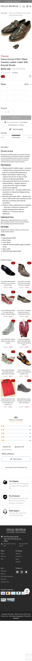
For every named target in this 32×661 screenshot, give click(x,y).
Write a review (17, 459)
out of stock (16, 117)
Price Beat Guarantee (7, 576)
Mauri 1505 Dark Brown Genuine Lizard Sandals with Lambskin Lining (24, 372)
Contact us (19, 556)
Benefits (18, 561)
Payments (3, 579)
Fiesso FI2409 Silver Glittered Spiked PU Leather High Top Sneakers (8, 341)
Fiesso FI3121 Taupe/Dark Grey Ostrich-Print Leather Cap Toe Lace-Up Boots (24, 283)
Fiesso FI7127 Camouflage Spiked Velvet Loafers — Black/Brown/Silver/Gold (24, 312)
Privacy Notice (5, 582)
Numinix (20, 616)
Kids (2, 559)
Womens (3, 556)
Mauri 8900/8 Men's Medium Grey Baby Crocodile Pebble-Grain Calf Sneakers (24, 400)
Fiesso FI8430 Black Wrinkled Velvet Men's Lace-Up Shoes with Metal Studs (8, 283)
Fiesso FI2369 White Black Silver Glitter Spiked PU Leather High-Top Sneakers (8, 372)
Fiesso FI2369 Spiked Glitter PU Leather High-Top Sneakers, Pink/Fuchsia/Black (8, 312)
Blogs (17, 559)
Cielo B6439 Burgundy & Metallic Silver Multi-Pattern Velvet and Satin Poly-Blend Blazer (24, 342)
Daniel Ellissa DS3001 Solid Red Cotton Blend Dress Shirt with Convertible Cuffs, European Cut (8, 401)
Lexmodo (16, 618)
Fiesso (5, 56)
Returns (3, 573)
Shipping (3, 571)
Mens (2, 553)
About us (18, 553)
